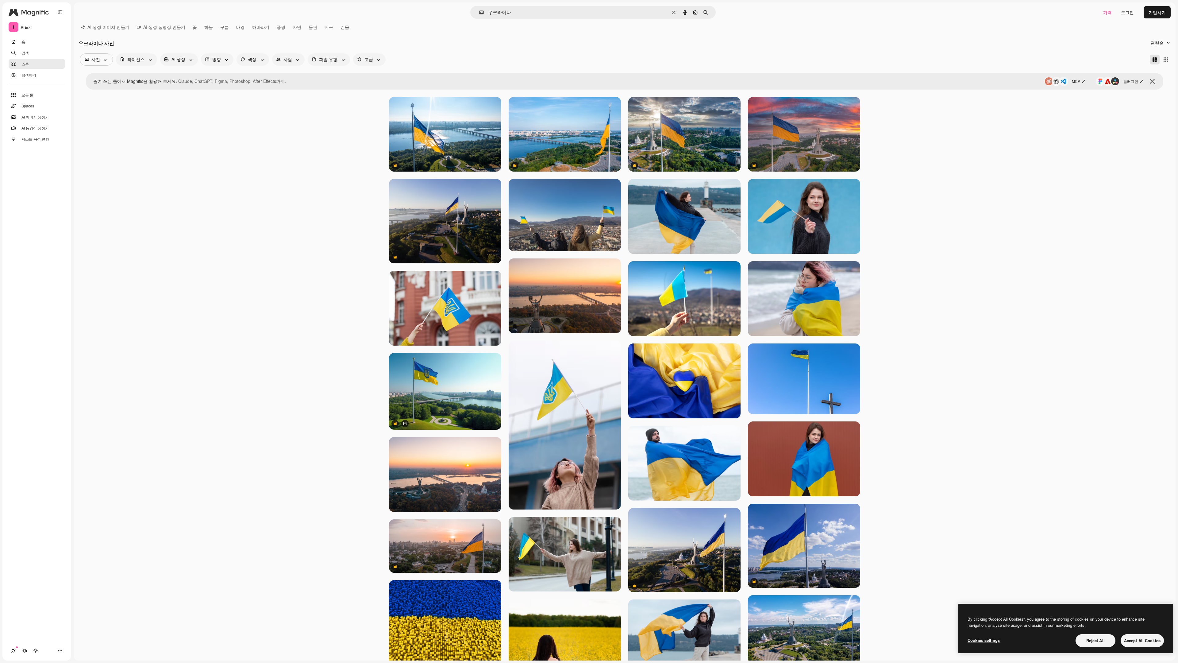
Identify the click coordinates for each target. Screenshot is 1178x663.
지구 (329, 27)
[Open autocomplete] (479, 12)
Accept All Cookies (1142, 640)
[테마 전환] (35, 651)
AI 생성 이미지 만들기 (108, 27)
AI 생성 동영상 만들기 (164, 27)
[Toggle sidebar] (60, 12)
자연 (297, 27)
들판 (313, 27)
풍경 (281, 27)
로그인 (1127, 12)
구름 (224, 27)
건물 (345, 27)
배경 (240, 27)
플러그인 (1130, 81)
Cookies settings (984, 640)
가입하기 (1157, 12)
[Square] (1166, 59)
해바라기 (260, 27)
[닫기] (1152, 81)
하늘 (208, 27)
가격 (1107, 12)
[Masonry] (1155, 59)
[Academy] (24, 651)
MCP (1076, 81)
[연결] (13, 651)
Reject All (1095, 640)
